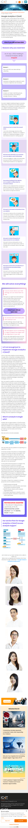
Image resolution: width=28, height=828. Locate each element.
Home (2, 12)
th (16, 2)
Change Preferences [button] (14, 824)
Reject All (7, 820)
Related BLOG (14, 709)
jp (22, 2)
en (19, 2)
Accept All (20, 820)
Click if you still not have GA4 (14, 42)
